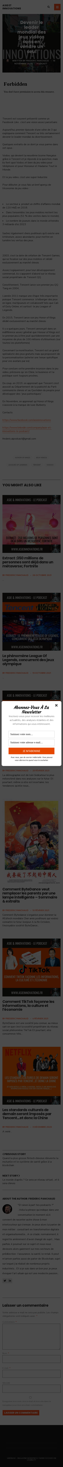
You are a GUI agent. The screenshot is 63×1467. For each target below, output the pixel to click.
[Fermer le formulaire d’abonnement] (57, 706)
